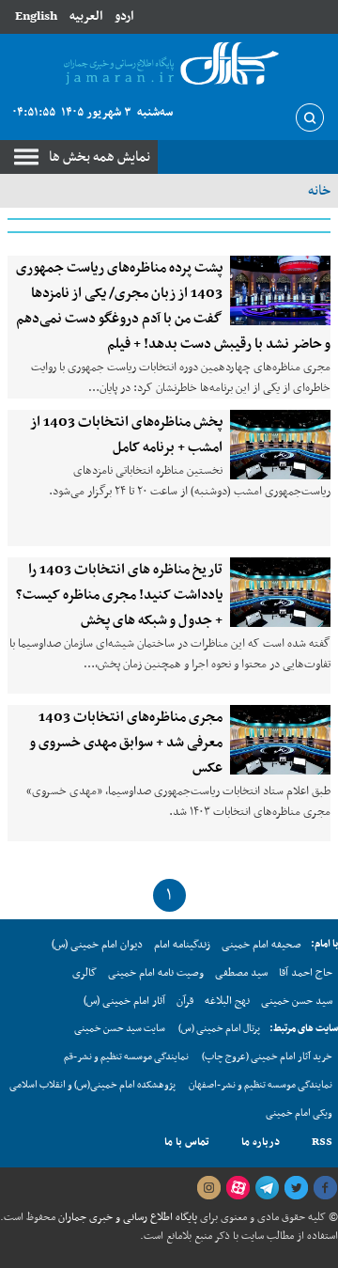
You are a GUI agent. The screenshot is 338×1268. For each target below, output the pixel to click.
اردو (124, 16)
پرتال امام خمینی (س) (219, 1029)
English (36, 16)
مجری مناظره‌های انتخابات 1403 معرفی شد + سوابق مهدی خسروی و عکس (126, 742)
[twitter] (296, 1188)
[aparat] (237, 1188)
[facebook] (325, 1188)
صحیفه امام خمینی (261, 944)
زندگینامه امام (182, 944)
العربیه (85, 16)
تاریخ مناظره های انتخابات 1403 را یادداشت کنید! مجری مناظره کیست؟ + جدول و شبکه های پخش (119, 595)
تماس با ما (186, 1142)
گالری (84, 972)
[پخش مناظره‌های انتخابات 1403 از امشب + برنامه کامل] (280, 444)
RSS (322, 1142)
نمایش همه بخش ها (99, 157)
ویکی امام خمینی (299, 1113)
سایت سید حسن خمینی (119, 1029)
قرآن (185, 1001)
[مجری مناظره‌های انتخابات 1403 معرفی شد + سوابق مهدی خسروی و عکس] (280, 740)
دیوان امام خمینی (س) (97, 944)
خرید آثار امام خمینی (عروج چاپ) (267, 1057)
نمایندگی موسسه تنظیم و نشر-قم (126, 1057)
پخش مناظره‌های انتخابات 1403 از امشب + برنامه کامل (126, 435)
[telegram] (267, 1188)
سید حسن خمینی (296, 1001)
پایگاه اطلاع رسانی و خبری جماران (126, 1217)
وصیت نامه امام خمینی (156, 972)
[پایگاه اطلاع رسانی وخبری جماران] (169, 64)
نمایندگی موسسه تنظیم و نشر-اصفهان (260, 1085)
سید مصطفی (241, 972)
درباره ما (260, 1142)
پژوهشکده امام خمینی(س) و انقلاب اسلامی (92, 1085)
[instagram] (208, 1188)
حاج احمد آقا (305, 972)
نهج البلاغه (227, 1001)
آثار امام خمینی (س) (124, 1001)
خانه (319, 191)
